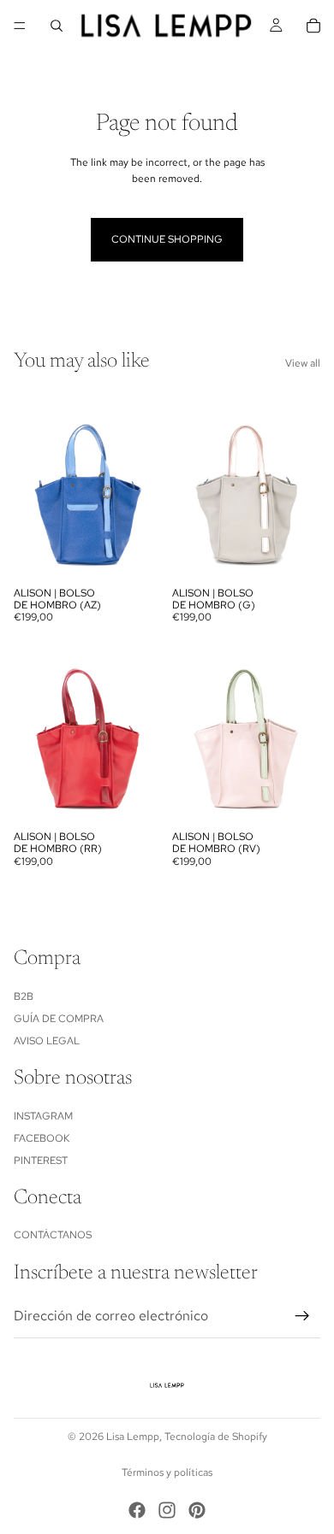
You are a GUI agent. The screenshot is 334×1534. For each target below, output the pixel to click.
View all (302, 363)
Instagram (43, 1116)
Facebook (41, 1138)
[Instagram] (167, 1510)
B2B (23, 996)
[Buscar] (56, 25)
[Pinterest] (197, 1510)
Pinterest (41, 1160)
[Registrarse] (302, 1316)
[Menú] (19, 25)
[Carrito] (313, 25)
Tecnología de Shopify (215, 1436)
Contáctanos (53, 1236)
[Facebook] (137, 1510)
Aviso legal (47, 1041)
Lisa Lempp (132, 1436)
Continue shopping (167, 239)
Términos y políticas (167, 1472)
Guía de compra (59, 1019)
